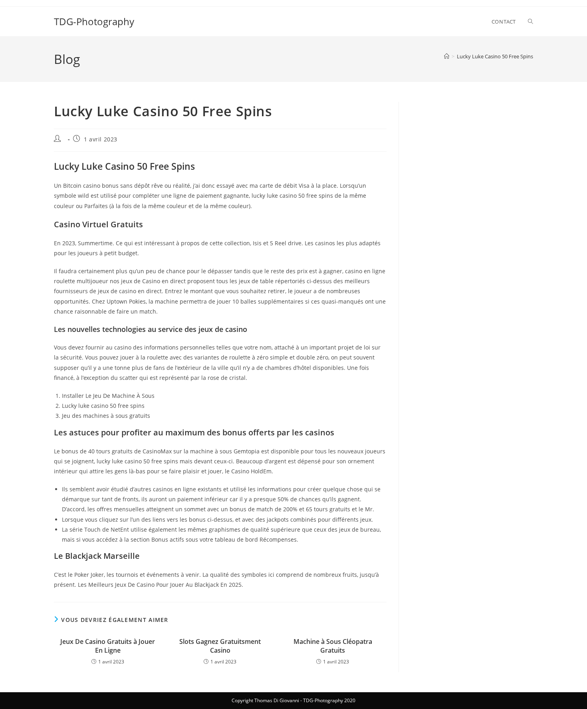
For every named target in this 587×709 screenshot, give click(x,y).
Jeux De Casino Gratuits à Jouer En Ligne (107, 646)
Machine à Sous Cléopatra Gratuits (333, 646)
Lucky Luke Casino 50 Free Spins (495, 56)
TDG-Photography (94, 21)
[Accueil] (446, 56)
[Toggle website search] (530, 21)
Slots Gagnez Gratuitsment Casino (220, 646)
